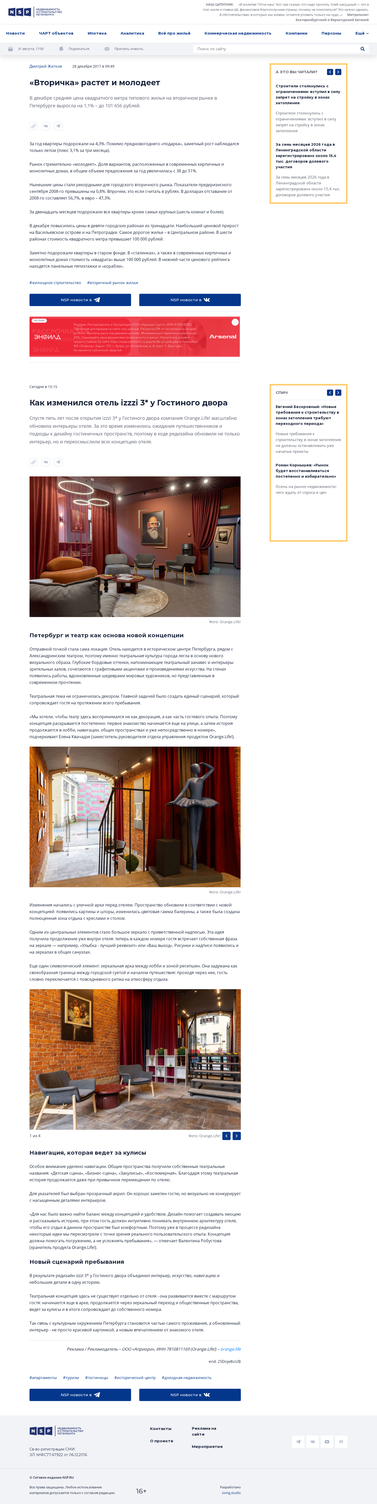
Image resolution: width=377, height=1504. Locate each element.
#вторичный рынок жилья (112, 282)
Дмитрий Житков (45, 66)
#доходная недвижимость (187, 1377)
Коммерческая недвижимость (238, 33)
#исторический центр (135, 1377)
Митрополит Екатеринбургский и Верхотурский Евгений (332, 17)
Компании (296, 33)
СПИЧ (282, 392)
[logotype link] (35, 12)
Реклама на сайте (204, 1431)
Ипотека (97, 33)
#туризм (71, 1377)
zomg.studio (231, 1492)
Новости (15, 33)
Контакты (161, 1428)
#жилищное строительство (55, 282)
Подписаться (79, 48)
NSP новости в (76, 299)
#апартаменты (43, 1377)
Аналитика (132, 33)
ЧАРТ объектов (56, 33)
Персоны (331, 33)
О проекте (161, 1440)
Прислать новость (128, 48)
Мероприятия (207, 1446)
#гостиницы (96, 1377)
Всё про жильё (174, 33)
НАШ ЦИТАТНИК (219, 4)
